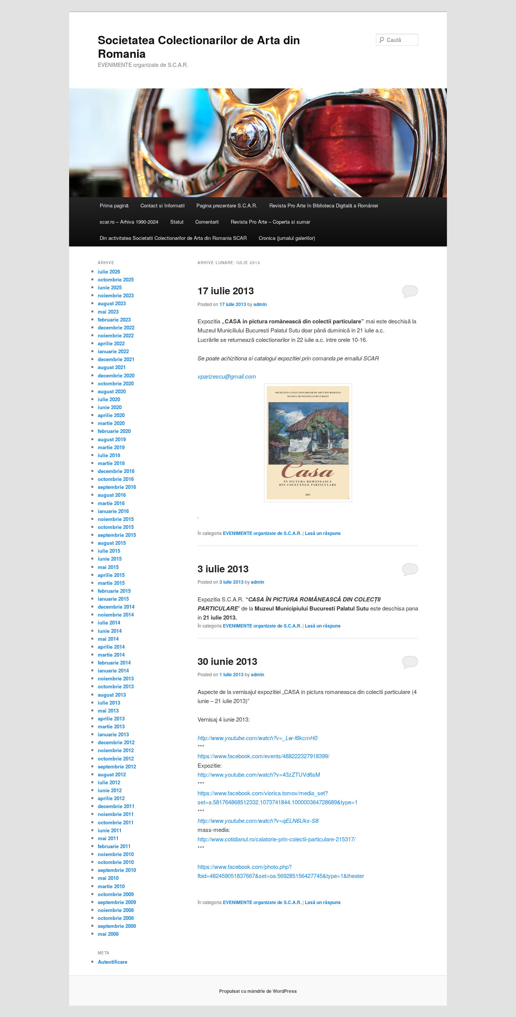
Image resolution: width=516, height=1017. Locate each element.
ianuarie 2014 (113, 670)
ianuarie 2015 (113, 598)
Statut (177, 221)
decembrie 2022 (116, 327)
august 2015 (112, 542)
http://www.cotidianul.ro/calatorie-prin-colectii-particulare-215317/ (276, 839)
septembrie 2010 (117, 869)
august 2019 (112, 439)
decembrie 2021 (116, 359)
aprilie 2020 (111, 415)
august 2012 (112, 774)
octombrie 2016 (116, 478)
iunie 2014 (110, 630)
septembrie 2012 (117, 766)
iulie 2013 (109, 702)
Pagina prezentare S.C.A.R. (226, 205)
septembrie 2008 (117, 925)
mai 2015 (108, 566)
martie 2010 (111, 886)
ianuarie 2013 (113, 734)
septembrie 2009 (117, 902)
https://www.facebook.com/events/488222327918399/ (263, 756)
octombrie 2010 (116, 862)
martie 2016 (111, 503)
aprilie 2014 (111, 646)
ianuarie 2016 (113, 511)
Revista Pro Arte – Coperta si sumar (270, 221)
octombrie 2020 (116, 383)
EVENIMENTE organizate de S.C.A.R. (262, 533)
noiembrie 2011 (116, 814)
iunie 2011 (110, 830)
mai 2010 (108, 877)
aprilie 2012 (111, 798)
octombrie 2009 (116, 894)
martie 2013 (111, 726)
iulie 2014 (109, 622)
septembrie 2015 (117, 534)
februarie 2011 (114, 846)
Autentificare (112, 961)
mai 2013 (108, 710)
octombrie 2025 (116, 279)
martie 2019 (111, 447)
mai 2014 (108, 638)
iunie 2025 (110, 287)
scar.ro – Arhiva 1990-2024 (129, 221)
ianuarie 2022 (113, 351)
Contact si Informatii (163, 205)
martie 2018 (111, 463)
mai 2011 (108, 838)
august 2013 (112, 694)
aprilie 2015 (111, 574)
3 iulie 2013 (223, 568)
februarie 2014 (114, 662)
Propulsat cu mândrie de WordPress (258, 991)
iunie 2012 (110, 790)
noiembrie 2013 (116, 678)
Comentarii (207, 221)
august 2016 (112, 494)
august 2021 (112, 367)
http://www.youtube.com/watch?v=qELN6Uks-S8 (258, 820)
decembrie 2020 (116, 375)
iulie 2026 (109, 271)
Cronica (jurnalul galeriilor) (287, 237)
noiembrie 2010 (116, 854)
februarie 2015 (114, 590)
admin (260, 304)
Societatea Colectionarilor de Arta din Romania (199, 46)
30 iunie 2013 (227, 661)
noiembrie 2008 (116, 909)
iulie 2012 (109, 782)
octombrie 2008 (116, 917)
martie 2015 (111, 582)
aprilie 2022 (111, 343)
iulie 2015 (109, 550)
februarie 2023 (114, 319)
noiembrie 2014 (116, 614)
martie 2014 (111, 654)
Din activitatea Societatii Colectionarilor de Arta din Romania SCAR (173, 237)
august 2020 (112, 391)
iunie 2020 (110, 407)
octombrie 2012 (116, 758)
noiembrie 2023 (116, 295)
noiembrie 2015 (116, 518)
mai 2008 (108, 933)
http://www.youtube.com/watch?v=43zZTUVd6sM (259, 774)
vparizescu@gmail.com (227, 376)
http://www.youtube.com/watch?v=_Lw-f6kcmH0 (257, 738)
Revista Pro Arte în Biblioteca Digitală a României (323, 205)
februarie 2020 (114, 430)
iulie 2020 (109, 399)
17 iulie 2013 (226, 290)
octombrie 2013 (116, 686)
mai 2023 (108, 311)
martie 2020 (111, 423)
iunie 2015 (110, 558)
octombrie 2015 (116, 526)
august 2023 (112, 303)
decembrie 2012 (116, 742)
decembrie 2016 (116, 470)
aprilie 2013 (111, 718)
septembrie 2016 (117, 486)
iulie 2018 (109, 455)
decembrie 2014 (116, 606)
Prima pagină (114, 205)
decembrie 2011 (116, 806)
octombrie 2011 (116, 822)
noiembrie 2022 (116, 335)
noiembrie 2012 (116, 750)
